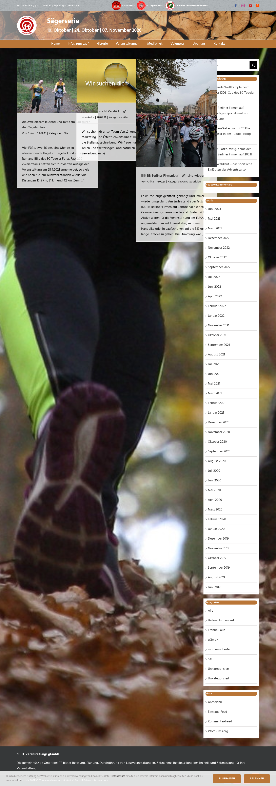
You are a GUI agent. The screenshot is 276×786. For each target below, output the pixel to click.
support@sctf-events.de (66, 6)
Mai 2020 (214, 490)
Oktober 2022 (217, 257)
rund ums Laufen (219, 649)
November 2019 (218, 548)
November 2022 (219, 247)
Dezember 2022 (218, 238)
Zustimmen (227, 778)
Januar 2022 (216, 316)
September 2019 (219, 567)
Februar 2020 (217, 519)
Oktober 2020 (217, 441)
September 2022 (219, 267)
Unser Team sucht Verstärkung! (104, 111)
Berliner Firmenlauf (221, 620)
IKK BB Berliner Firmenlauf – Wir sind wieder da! (175, 175)
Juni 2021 (214, 374)
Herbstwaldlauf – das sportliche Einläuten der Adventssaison (230, 167)
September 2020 (219, 451)
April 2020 (215, 500)
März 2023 (215, 228)
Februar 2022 (217, 306)
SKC (210, 659)
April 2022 (215, 296)
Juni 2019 (214, 587)
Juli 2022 (214, 277)
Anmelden (215, 702)
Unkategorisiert (191, 181)
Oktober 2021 (217, 335)
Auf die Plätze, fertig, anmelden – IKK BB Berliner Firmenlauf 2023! (231, 152)
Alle (65, 133)
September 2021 (219, 345)
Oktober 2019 (217, 558)
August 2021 (216, 354)
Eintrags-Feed (217, 712)
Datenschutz (118, 776)
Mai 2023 (214, 218)
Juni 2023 (214, 209)
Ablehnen (257, 778)
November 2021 (218, 325)
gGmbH (213, 639)
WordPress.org (218, 731)
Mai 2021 (214, 383)
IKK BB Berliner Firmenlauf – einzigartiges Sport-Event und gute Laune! (228, 113)
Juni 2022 (214, 286)
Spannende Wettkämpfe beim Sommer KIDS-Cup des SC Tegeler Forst (231, 93)
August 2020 (217, 461)
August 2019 (216, 577)
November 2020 (219, 432)
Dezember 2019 (218, 538)
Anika (31, 133)
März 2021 (215, 393)
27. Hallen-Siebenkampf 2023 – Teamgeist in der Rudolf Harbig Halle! (229, 134)
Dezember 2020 (219, 422)
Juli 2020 (214, 471)
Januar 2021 (216, 412)
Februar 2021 (216, 403)
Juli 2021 (213, 364)
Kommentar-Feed (220, 721)
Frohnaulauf (216, 630)
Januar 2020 (216, 529)
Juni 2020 (214, 480)
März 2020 (215, 509)
